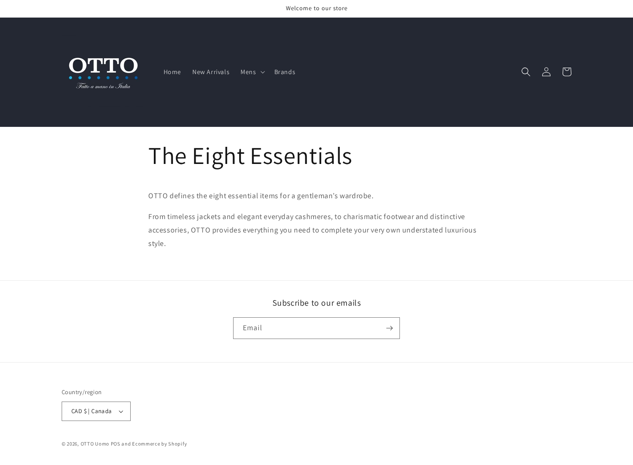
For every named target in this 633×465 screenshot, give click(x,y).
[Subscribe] (389, 328)
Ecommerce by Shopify (159, 443)
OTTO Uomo (95, 443)
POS (115, 443)
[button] (251, 72)
